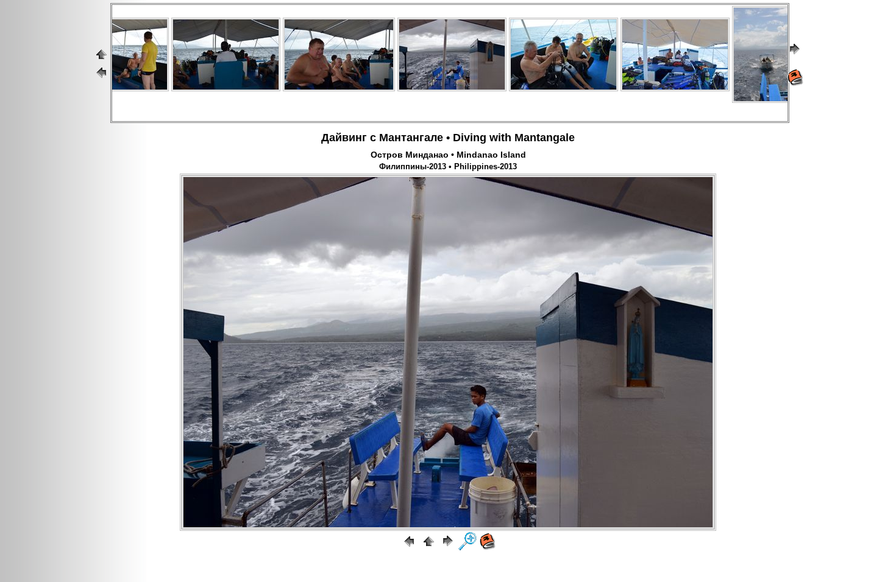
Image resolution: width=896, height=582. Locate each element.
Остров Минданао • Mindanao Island (448, 155)
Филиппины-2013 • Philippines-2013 (448, 167)
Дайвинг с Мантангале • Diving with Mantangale (448, 137)
